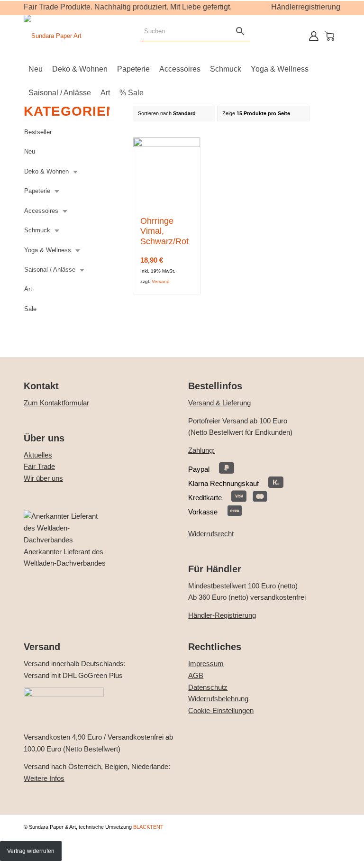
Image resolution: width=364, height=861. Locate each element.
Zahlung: (201, 450)
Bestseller (38, 132)
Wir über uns (43, 478)
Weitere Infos (44, 778)
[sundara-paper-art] (53, 36)
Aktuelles (38, 455)
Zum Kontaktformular (56, 403)
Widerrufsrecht (211, 534)
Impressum (206, 663)
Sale (30, 308)
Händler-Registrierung (222, 615)
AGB (195, 675)
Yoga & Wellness (47, 250)
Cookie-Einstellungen (221, 710)
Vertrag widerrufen (31, 851)
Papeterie (37, 190)
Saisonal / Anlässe (49, 269)
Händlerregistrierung (305, 7)
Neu (29, 151)
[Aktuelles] (66, 540)
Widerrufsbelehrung (218, 699)
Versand (161, 281)
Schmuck (37, 230)
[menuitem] (35, 69)
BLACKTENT (148, 827)
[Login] (313, 36)
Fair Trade (39, 466)
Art (28, 289)
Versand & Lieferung (219, 403)
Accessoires (41, 210)
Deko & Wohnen (46, 171)
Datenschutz (208, 687)
